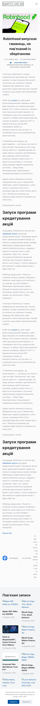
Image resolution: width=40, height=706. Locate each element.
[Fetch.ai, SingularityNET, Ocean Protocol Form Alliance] (10, 629)
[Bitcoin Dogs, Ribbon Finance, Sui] (30, 629)
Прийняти (13, 702)
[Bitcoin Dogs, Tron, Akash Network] (30, 604)
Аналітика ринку (29, 59)
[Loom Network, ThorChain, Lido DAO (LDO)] (30, 682)
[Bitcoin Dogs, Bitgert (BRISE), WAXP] (30, 657)
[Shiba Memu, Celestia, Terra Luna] (10, 682)
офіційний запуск (10, 234)
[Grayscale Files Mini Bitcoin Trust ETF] (10, 657)
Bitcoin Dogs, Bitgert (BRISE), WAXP (28, 667)
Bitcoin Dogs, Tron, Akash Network (27, 615)
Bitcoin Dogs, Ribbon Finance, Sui (28, 640)
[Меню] (37, 4)
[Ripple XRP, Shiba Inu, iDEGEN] (10, 604)
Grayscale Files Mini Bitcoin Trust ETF (10, 667)
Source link (7, 533)
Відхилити (26, 702)
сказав (14, 100)
